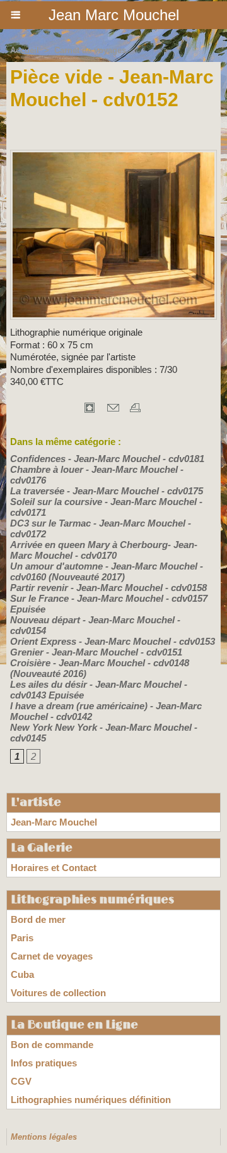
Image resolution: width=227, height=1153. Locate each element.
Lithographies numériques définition (91, 1099)
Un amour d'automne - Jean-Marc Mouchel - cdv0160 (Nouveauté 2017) (106, 571)
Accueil (24, 50)
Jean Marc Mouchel (114, 14)
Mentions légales (44, 1137)
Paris (22, 937)
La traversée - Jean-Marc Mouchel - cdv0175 (106, 490)
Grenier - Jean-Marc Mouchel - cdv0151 (96, 652)
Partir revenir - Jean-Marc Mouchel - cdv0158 (108, 587)
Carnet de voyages (90, 50)
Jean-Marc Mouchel (54, 822)
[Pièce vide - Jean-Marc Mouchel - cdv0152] (113, 155)
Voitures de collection (58, 992)
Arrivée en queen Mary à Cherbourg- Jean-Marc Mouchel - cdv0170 (103, 550)
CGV (21, 1081)
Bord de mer (38, 919)
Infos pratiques (44, 1063)
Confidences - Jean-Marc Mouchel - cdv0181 (107, 458)
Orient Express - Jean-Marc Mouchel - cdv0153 (112, 641)
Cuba (22, 974)
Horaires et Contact (53, 867)
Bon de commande (52, 1044)
